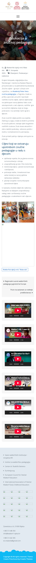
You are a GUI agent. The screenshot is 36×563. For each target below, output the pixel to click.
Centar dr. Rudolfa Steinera (15, 466)
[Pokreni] (7, 316)
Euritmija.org (10, 471)
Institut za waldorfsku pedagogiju (17, 462)
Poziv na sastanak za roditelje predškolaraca (21, 291)
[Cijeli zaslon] (29, 316)
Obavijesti (14, 73)
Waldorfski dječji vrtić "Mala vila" (15, 269)
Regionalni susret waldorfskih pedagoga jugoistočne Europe (15, 282)
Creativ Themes (26, 559)
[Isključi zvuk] (25, 316)
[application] (18, 310)
